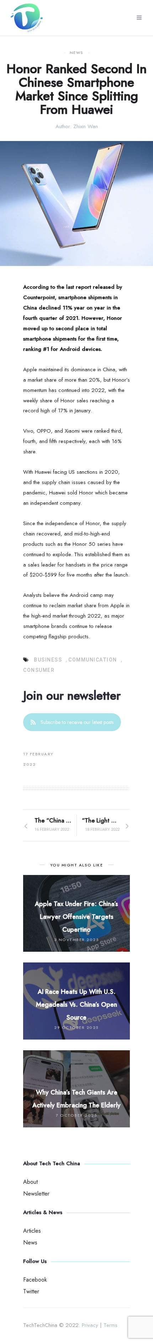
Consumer (38, 670)
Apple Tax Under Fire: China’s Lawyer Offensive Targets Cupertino (76, 916)
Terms (110, 1325)
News (77, 52)
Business (48, 660)
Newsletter (36, 1193)
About (30, 1182)
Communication (92, 660)
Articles (32, 1231)
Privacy (90, 1325)
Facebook (35, 1280)
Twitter (31, 1291)
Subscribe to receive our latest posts (77, 722)
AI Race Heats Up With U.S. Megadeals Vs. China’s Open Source (76, 1004)
